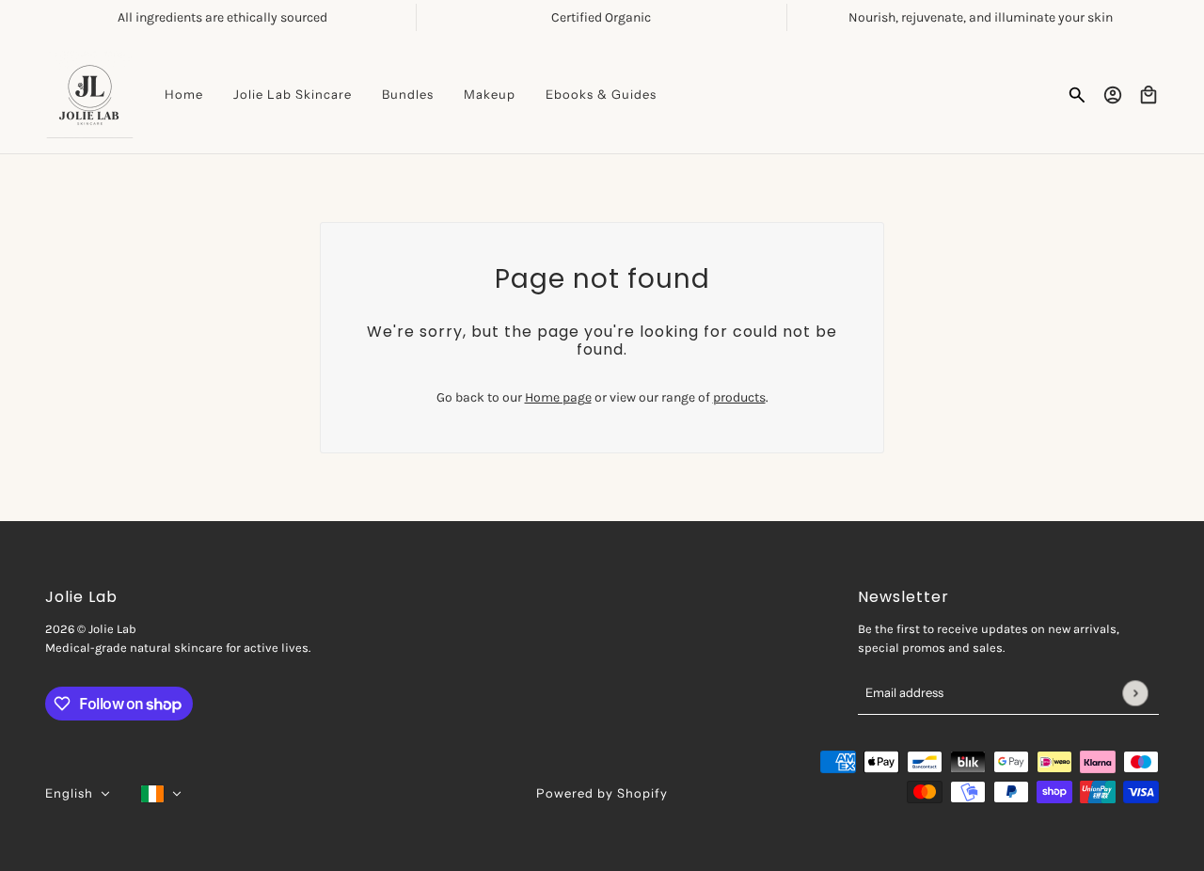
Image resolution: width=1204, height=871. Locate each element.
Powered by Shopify (602, 792)
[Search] (1077, 95)
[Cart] (1148, 95)
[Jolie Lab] (90, 94)
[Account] (1112, 95)
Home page (558, 397)
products (739, 397)
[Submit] (1135, 692)
